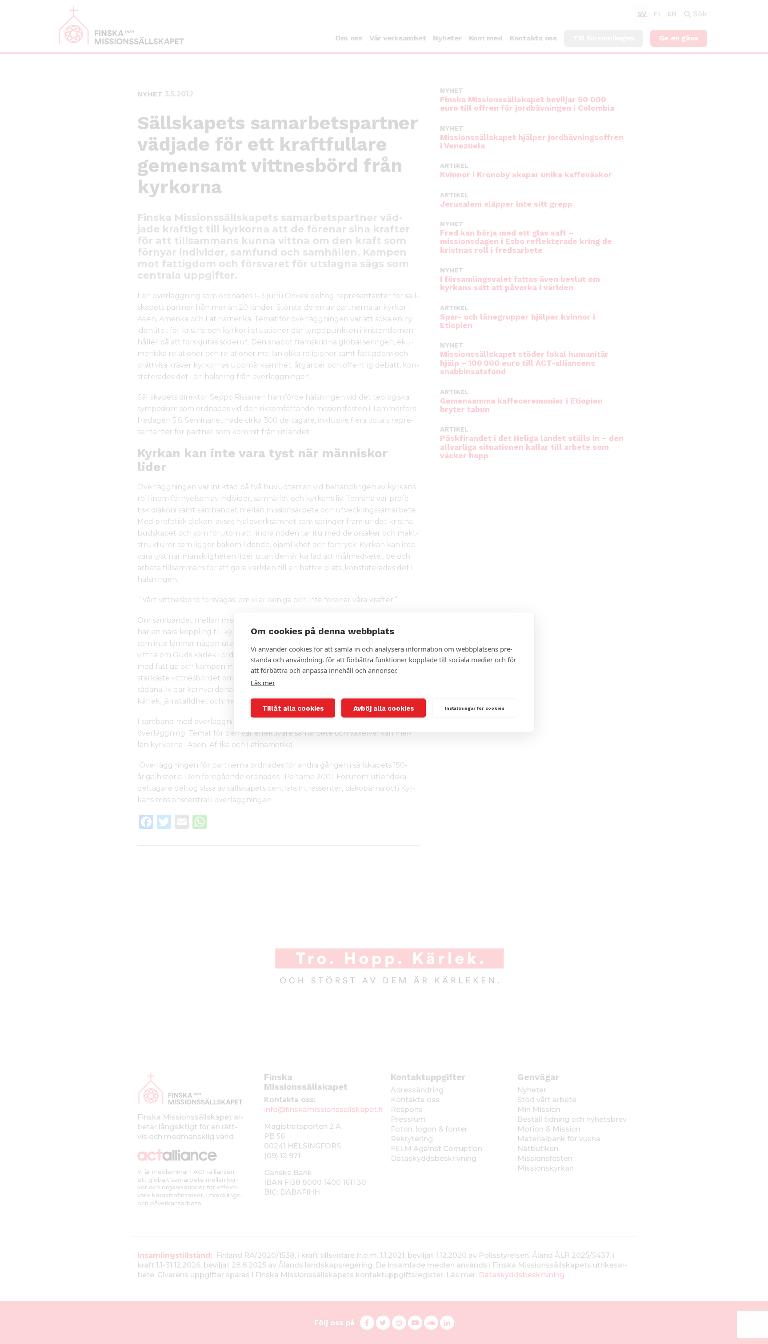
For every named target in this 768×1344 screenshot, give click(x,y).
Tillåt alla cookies (293, 708)
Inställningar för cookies (474, 707)
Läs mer (263, 682)
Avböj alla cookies (383, 708)
